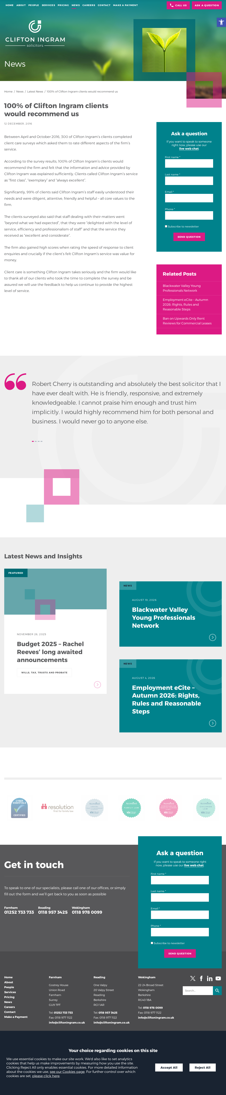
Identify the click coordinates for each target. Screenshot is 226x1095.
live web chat (189, 148)
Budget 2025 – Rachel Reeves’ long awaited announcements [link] (50, 652)
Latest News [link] (35, 91)
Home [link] (10, 5)
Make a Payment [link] (125, 5)
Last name (172, 174)
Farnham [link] (11, 907)
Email (168, 191)
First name (172, 157)
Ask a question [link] (207, 5)
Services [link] (48, 5)
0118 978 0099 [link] (87, 912)
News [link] (76, 5)
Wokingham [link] (81, 907)
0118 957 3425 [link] (53, 912)
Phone (169, 209)
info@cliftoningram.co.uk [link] (67, 1022)
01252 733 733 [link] (19, 912)
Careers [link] (88, 5)
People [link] (33, 5)
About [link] (21, 5)
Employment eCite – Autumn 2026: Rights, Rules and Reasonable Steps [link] (185, 304)
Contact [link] (104, 5)
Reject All (202, 1067)
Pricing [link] (63, 5)
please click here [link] (46, 1076)
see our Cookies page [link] (67, 1072)
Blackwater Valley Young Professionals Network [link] (182, 288)
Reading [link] (44, 907)
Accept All (168, 1067)
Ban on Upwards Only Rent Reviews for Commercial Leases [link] (187, 321)
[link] (221, 22)
